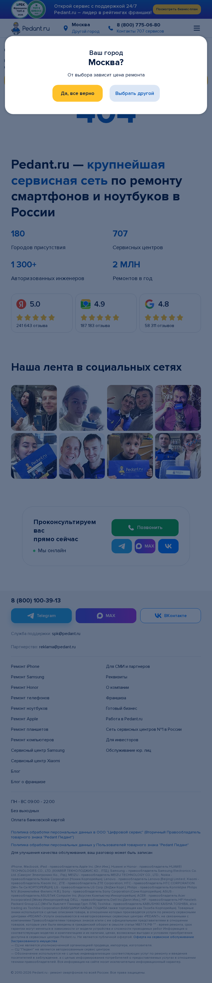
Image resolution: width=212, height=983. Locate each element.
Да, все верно (77, 93)
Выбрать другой (134, 93)
